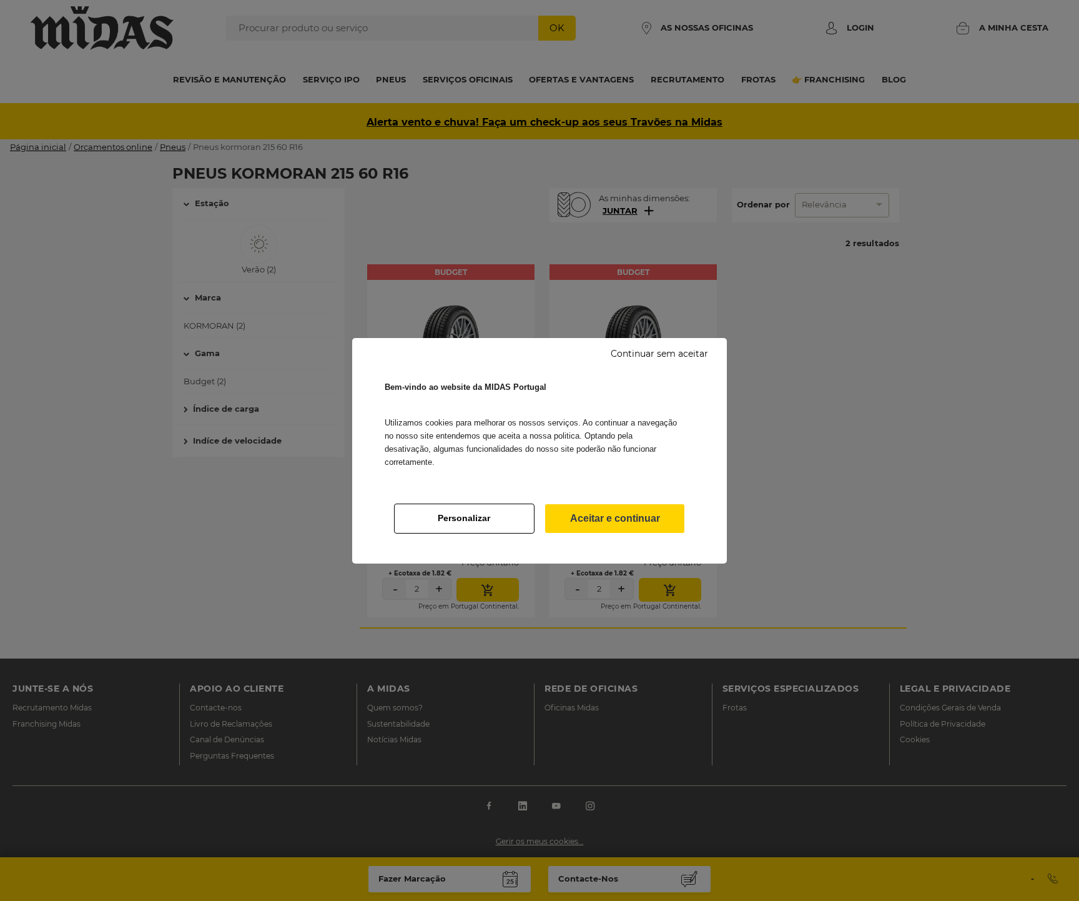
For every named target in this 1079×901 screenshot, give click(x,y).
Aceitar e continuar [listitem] (615, 518)
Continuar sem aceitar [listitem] (659, 353)
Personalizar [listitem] (464, 518)
